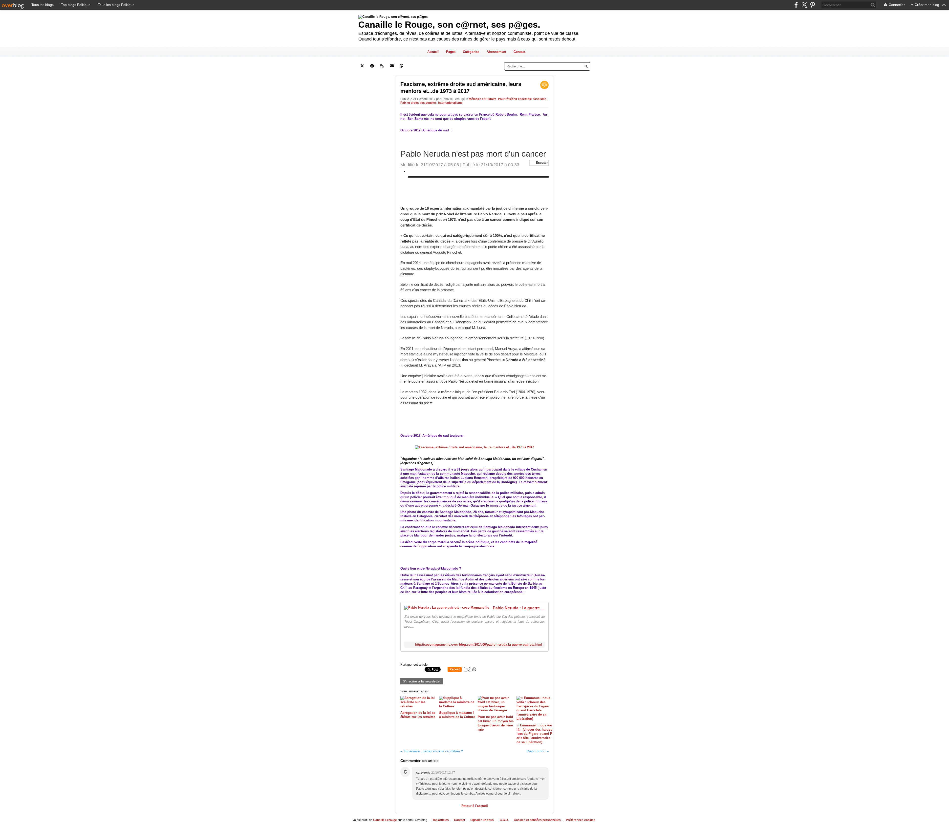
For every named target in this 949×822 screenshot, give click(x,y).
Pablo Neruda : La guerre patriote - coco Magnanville (519, 608)
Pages (450, 52)
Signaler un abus (482, 820)
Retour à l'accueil (474, 806)
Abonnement (496, 52)
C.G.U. (504, 820)
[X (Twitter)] (804, 5)
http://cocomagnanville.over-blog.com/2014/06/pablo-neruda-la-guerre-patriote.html (478, 644)
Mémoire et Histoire (482, 99)
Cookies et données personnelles (537, 820)
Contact (519, 52)
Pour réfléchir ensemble (515, 99)
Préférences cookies (580, 820)
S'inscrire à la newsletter (422, 681)
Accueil (433, 52)
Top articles (440, 820)
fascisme (539, 99)
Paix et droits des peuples (418, 102)
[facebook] (796, 5)
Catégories (471, 52)
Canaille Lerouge (385, 820)
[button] (539, 163)
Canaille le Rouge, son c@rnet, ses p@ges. (449, 25)
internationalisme (450, 102)
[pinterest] (812, 5)
